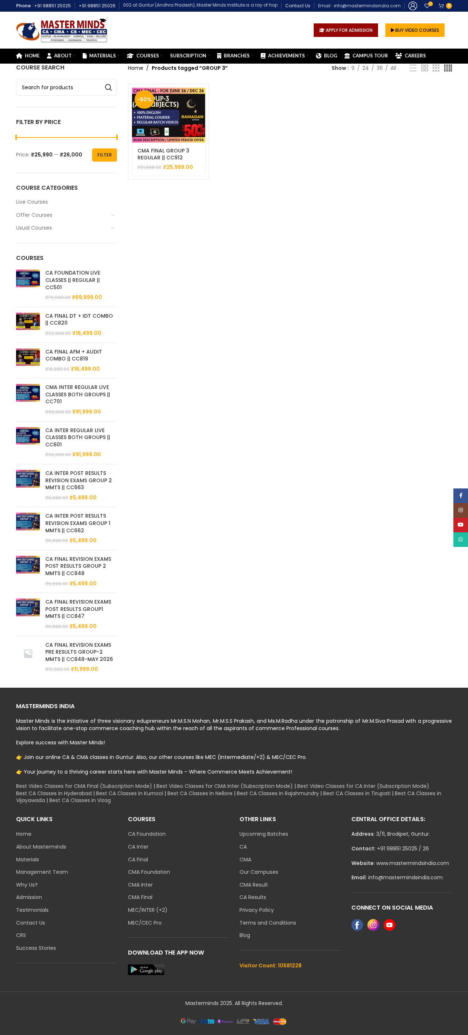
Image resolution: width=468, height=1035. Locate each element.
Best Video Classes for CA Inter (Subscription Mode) (363, 786)
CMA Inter (140, 884)
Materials (27, 859)
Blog (244, 935)
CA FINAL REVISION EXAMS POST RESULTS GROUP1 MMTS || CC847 (78, 609)
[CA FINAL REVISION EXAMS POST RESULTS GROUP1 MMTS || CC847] (28, 614)
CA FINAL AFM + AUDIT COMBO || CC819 (73, 355)
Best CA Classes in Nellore (200, 793)
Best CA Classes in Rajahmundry (278, 793)
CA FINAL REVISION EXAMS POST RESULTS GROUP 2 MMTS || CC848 (78, 566)
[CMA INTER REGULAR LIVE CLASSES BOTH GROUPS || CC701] (28, 399)
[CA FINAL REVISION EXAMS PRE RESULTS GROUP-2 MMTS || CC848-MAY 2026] (28, 657)
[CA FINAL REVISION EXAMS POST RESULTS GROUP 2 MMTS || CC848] (28, 571)
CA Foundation (147, 834)
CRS (21, 935)
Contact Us (297, 6)
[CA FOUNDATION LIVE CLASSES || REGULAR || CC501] (28, 285)
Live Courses (32, 201)
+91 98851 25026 (97, 6)
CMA (245, 859)
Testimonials (32, 910)
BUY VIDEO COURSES (416, 30)
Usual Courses (34, 227)
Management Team (42, 872)
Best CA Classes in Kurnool (129, 793)
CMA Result (253, 884)
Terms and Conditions (267, 922)
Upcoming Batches (263, 834)
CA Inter (138, 846)
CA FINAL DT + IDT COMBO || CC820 (79, 320)
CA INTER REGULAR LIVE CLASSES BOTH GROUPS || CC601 (77, 437)
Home (135, 68)
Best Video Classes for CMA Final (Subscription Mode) (84, 786)
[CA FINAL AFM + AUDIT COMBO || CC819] (28, 360)
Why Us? (27, 884)
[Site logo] (61, 29)
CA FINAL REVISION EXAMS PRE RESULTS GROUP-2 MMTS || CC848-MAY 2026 (79, 652)
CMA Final (140, 897)
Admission (29, 897)
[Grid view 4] (448, 68)
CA (243, 846)
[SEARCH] (108, 87)
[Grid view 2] (424, 68)
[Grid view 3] (436, 68)
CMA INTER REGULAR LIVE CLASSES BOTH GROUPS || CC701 (77, 394)
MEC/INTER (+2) (147, 910)
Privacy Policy (256, 910)
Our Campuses (258, 872)
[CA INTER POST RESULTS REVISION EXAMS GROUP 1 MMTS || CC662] (28, 528)
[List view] (413, 68)
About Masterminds (41, 846)
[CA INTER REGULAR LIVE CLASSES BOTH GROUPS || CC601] (28, 442)
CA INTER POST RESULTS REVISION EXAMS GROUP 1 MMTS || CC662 (77, 523)
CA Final (138, 859)
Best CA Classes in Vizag (80, 800)
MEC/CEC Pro (145, 922)
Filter (104, 155)
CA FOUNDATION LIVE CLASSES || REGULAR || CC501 (72, 280)
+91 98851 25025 (52, 6)
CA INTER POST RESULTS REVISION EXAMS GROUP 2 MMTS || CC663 (78, 480)
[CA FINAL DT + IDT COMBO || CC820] (28, 325)
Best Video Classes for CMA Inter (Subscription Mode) (224, 786)
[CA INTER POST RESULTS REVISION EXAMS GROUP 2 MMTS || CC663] (28, 485)
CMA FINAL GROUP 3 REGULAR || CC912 (163, 154)
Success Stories (36, 948)
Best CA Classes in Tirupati (356, 793)
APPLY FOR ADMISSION (349, 30)
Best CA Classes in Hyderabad (54, 793)
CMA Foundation (149, 872)
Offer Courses (34, 215)
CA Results (252, 897)
